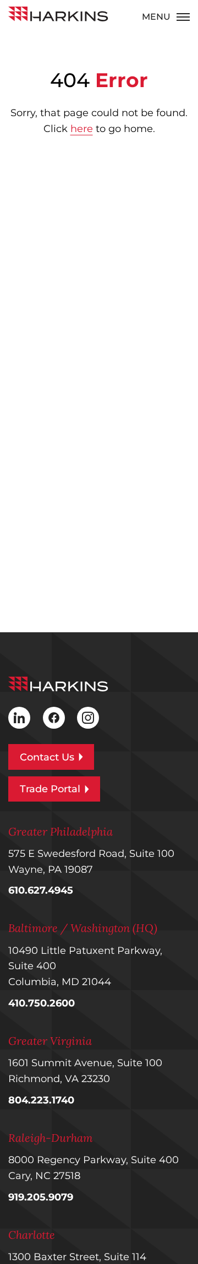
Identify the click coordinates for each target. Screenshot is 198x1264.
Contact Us (47, 757)
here (81, 129)
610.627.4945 (40, 890)
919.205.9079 (40, 1197)
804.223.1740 (41, 1100)
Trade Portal (50, 789)
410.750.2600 (41, 1003)
